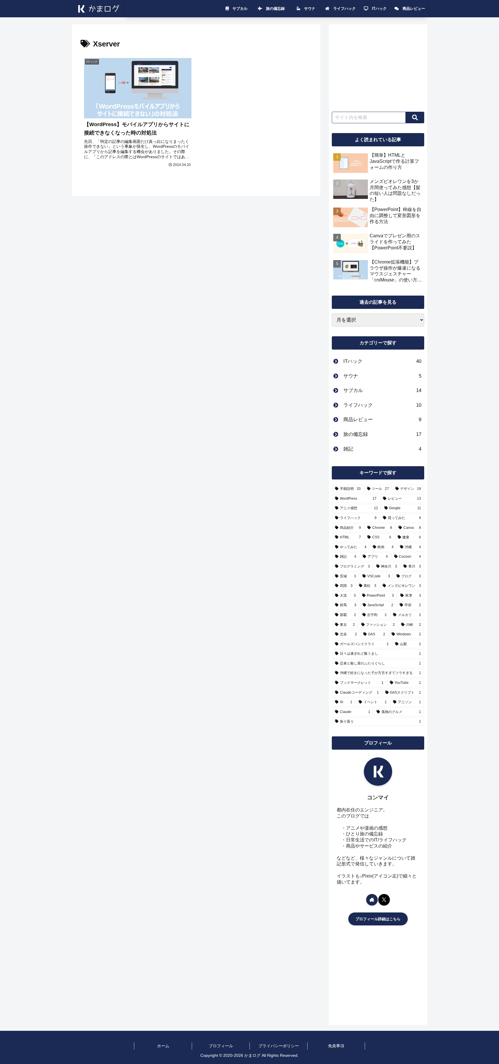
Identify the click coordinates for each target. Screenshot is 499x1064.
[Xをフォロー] (384, 900)
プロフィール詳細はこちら (378, 919)
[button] (415, 117)
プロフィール (221, 1046)
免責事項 (336, 1046)
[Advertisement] (378, 66)
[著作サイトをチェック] (372, 900)
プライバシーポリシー (278, 1046)
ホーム (163, 1046)
